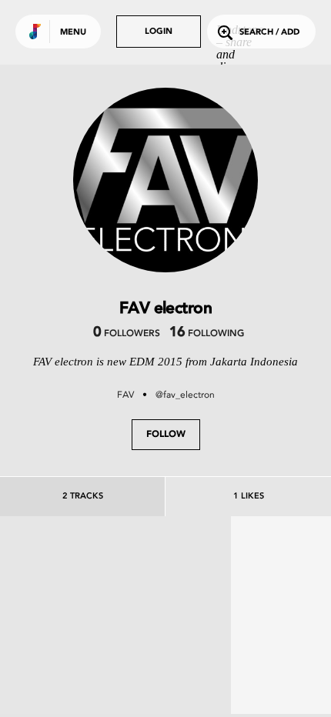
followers (126, 333)
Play (115, 631)
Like (67, 631)
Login (158, 32)
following (206, 333)
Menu (73, 32)
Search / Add (269, 32)
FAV (125, 394)
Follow (166, 434)
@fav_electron (185, 394)
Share (163, 631)
